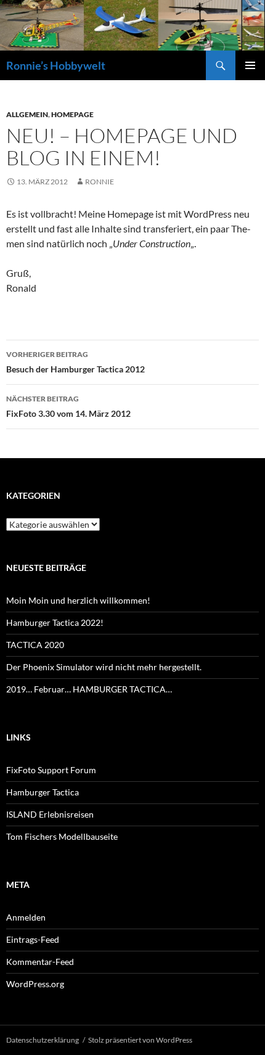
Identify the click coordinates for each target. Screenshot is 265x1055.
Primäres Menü (250, 65)
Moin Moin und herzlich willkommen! (78, 600)
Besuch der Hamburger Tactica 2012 (75, 362)
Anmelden (26, 917)
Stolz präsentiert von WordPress (140, 1040)
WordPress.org (35, 984)
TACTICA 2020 (35, 644)
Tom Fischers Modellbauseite (62, 836)
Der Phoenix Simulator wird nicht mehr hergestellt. (104, 667)
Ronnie (99, 181)
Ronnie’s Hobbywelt (55, 65)
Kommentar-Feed (40, 961)
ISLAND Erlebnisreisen (50, 814)
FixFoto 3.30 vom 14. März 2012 (68, 406)
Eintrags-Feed (32, 939)
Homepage (72, 114)
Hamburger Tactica (42, 792)
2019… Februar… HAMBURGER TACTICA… (89, 689)
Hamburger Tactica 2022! (55, 622)
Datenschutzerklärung (42, 1040)
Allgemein (27, 114)
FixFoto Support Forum (51, 770)
